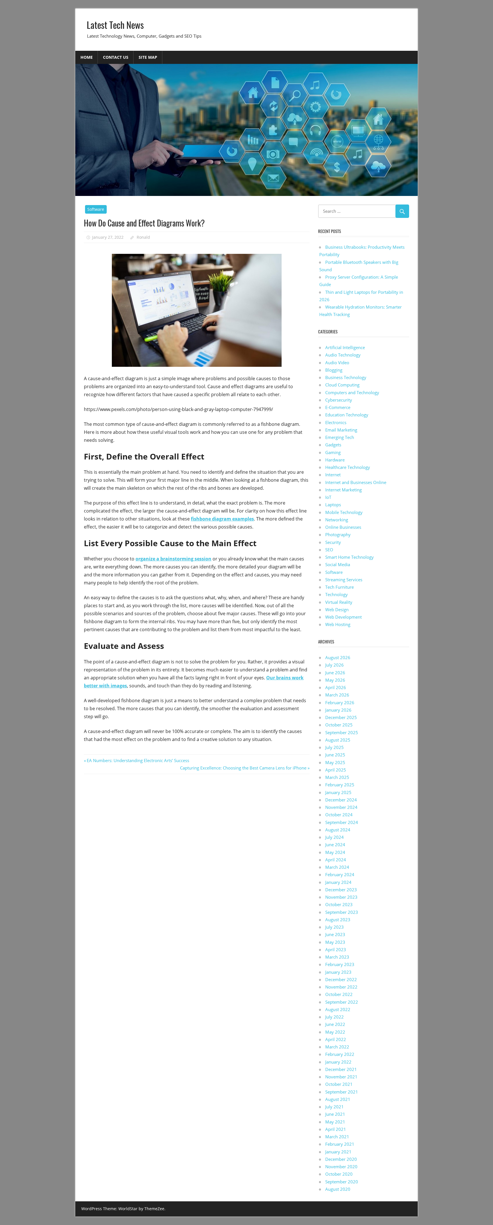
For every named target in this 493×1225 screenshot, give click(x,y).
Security (333, 542)
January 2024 (338, 882)
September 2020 (341, 1181)
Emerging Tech (339, 437)
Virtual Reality (338, 602)
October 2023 (339, 904)
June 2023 (335, 934)
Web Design (337, 609)
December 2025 (341, 717)
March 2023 (337, 957)
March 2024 (337, 867)
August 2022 (337, 1009)
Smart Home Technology (349, 557)
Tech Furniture (339, 587)
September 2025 (341, 732)
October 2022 (339, 994)
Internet (333, 474)
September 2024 (341, 822)
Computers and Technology (352, 392)
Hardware (335, 460)
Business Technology (345, 377)
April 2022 (335, 1039)
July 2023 (334, 927)
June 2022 (335, 1024)
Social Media (337, 564)
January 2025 (338, 792)
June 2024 (335, 844)
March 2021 (337, 1136)
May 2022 (335, 1032)
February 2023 (339, 964)
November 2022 (341, 987)
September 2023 (341, 912)
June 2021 (335, 1114)
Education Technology (346, 415)
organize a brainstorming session (173, 559)
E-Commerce (337, 407)
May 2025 (335, 762)
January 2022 (338, 1062)
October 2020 (339, 1174)
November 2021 (341, 1077)
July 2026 (334, 665)
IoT (328, 497)
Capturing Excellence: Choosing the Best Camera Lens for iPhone (243, 768)
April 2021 (335, 1129)
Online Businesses (343, 527)
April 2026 (335, 687)
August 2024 (337, 830)
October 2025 (339, 725)
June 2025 (335, 755)
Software (95, 209)
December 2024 (341, 800)
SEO (329, 549)
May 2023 (335, 942)
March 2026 (337, 695)
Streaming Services (343, 579)
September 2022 (341, 1002)
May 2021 (335, 1122)
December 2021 (341, 1069)
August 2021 (337, 1099)
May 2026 (335, 680)
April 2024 (335, 859)
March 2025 (337, 777)
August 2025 (337, 740)
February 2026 (339, 702)
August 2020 (337, 1189)
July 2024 (334, 837)
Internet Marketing (343, 490)
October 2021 (339, 1084)
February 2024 (339, 874)
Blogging (333, 370)
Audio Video (337, 362)
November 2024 (341, 807)
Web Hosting (337, 624)
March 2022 (337, 1047)
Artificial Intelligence (345, 347)
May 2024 (335, 852)
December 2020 (341, 1159)
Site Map (148, 57)
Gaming (333, 452)
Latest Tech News (115, 24)
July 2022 (334, 1017)
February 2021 (339, 1144)
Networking (336, 520)
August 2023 (337, 919)
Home (86, 57)
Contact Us (115, 57)
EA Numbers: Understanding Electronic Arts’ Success (137, 760)
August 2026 (337, 657)
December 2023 (341, 889)
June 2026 (335, 672)
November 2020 (341, 1166)
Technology (336, 594)
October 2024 (339, 814)
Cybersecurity (338, 400)
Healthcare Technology (347, 467)
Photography (338, 534)
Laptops (333, 504)
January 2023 (338, 972)
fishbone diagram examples (222, 519)
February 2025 (339, 784)
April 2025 (335, 770)
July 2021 (334, 1106)
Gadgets (333, 445)
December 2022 (341, 979)
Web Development (343, 617)
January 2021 (338, 1152)
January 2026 (338, 710)
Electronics (335, 422)
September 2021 (341, 1092)
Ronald (143, 237)
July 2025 (334, 747)
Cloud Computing (342, 385)
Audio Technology (343, 355)
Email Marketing (341, 430)
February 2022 (339, 1054)
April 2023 (335, 949)
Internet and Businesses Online (355, 482)
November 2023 (341, 897)
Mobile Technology (344, 512)
